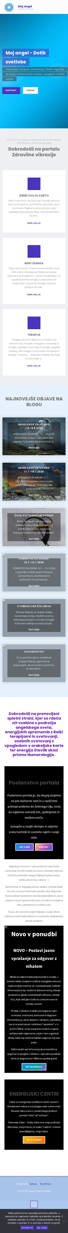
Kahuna (33, 1183)
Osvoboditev (34, 651)
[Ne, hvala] (64, 1221)
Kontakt (11, 90)
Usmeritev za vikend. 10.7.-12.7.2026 (34, 560)
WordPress (45, 1183)
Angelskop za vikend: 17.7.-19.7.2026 (34, 469)
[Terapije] (34, 324)
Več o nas (24, 846)
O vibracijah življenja (34, 606)
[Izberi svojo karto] (34, 185)
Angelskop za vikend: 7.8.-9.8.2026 (34, 426)
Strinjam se (27, 1227)
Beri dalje (34, 223)
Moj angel (25, 6)
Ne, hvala (42, 1227)
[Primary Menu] (62, 7)
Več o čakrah (34, 1139)
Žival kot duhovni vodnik (34, 515)
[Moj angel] (8, 7)
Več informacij (34, 1066)
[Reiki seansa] (34, 252)
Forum (30, 90)
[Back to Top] (34, 1204)
